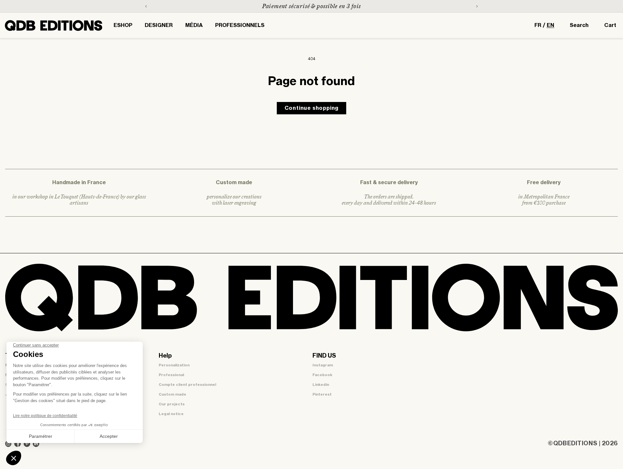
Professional (171, 375)
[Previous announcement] (146, 6)
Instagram (322, 365)
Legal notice (171, 414)
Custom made (172, 394)
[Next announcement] (477, 6)
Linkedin (320, 385)
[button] (123, 25)
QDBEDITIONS (575, 444)
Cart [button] (610, 25)
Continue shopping (312, 108)
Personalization (174, 365)
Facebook (322, 375)
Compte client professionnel (187, 385)
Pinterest (322, 394)
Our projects (172, 404)
